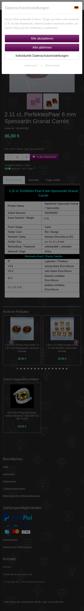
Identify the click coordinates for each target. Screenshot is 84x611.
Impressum (30, 65)
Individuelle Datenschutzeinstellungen (42, 55)
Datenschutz (53, 65)
